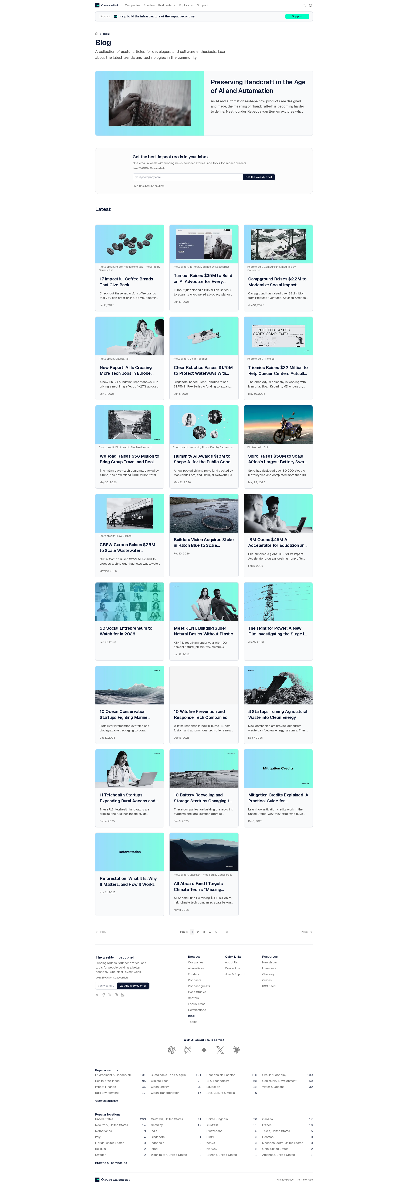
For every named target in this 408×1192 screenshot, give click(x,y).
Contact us (232, 968)
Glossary (268, 974)
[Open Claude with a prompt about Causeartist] (236, 1050)
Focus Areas (196, 1004)
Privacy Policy (285, 1179)
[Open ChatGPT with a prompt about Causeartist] (171, 1050)
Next (305, 932)
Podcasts (165, 5)
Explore (184, 5)
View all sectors (107, 1101)
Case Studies (197, 992)
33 (226, 932)
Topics (192, 1022)
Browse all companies (111, 1163)
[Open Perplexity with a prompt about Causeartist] (188, 1050)
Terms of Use (305, 1179)
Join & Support (235, 974)
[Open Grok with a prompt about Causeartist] (220, 1050)
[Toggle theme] (310, 5)
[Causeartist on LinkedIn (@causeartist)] (122, 995)
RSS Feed (269, 986)
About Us (231, 962)
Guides (267, 980)
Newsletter (269, 962)
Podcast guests (199, 986)
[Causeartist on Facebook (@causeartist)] (103, 995)
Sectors (193, 998)
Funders (149, 5)
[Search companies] (304, 5)
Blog (106, 34)
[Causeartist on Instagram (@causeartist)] (116, 995)
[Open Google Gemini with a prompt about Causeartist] (204, 1050)
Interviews (269, 968)
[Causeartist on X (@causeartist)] (110, 995)
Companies (132, 5)
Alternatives (196, 968)
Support (202, 5)
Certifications (197, 1010)
